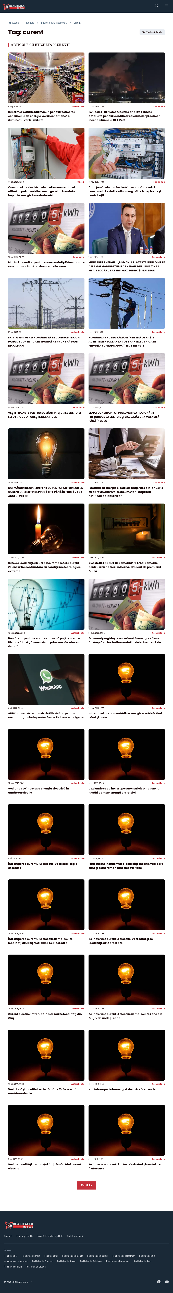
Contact (8, 1236)
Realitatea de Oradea (36, 1266)
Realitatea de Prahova (42, 1261)
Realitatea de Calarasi (97, 1256)
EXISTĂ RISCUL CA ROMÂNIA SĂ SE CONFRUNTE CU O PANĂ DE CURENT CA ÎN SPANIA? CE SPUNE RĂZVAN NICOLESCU (44, 342)
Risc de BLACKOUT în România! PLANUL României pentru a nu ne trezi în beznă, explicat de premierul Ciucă (125, 567)
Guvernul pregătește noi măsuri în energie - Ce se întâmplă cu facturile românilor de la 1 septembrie (125, 640)
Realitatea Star (51, 1256)
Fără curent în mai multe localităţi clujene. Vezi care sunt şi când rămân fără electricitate (126, 866)
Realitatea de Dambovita (118, 1261)
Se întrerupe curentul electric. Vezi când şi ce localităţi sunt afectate (121, 941)
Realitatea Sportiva (31, 1256)
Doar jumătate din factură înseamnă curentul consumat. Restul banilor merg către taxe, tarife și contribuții (125, 191)
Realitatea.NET (11, 1256)
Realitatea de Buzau (66, 1261)
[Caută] (156, 6)
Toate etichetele (154, 32)
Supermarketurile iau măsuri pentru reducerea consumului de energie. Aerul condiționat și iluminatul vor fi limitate (41, 116)
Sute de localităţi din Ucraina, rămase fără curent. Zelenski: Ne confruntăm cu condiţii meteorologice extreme (44, 567)
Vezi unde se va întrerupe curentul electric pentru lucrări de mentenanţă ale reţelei (124, 791)
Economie (159, 106)
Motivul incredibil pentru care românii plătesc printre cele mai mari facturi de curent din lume (46, 264)
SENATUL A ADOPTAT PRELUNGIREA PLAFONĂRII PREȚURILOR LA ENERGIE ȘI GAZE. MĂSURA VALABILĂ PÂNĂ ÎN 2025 (124, 417)
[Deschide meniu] (166, 6)
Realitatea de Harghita (72, 1256)
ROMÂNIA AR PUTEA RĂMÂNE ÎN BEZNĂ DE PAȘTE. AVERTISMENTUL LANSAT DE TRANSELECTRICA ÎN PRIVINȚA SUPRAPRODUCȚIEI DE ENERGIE (122, 342)
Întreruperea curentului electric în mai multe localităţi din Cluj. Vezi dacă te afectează (40, 941)
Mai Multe (86, 1185)
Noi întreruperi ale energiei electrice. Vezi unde (122, 1089)
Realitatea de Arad (142, 1261)
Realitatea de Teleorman (123, 1256)
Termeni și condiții (24, 1236)
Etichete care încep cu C (54, 22)
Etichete (30, 22)
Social (80, 181)
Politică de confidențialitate (50, 1236)
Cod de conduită (75, 1236)
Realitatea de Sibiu (13, 1266)
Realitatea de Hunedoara (16, 1261)
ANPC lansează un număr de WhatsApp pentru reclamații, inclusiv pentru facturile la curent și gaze (45, 715)
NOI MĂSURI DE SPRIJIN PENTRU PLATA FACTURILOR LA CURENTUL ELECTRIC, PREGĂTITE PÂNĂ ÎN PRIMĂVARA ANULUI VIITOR (45, 492)
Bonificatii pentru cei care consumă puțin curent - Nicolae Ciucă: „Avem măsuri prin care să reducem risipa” (44, 642)
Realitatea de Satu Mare (91, 1261)
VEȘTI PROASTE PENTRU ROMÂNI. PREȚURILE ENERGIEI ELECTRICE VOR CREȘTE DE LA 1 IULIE (44, 415)
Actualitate (77, 106)
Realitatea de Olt (147, 1256)
